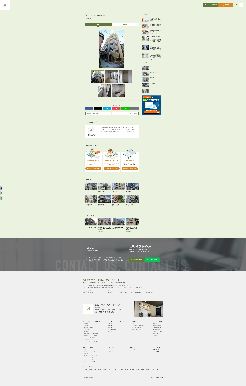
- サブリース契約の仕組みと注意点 (90, 341)
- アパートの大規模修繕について (90, 359)
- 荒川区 (115, 370)
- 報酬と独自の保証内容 (88, 327)
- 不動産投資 (155, 335)
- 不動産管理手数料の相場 (88, 339)
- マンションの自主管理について (90, 357)
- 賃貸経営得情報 (156, 329)
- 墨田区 (137, 369)
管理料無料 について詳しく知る (93, 168)
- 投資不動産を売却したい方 (89, 351)
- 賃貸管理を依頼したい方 (88, 353)
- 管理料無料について (87, 323)
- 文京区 (99, 369)
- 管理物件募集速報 (157, 325)
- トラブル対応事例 (157, 327)
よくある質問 (156, 351)
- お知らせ (155, 323)
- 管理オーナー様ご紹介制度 (89, 349)
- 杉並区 (142, 369)
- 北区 (89, 370)
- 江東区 (85, 370)
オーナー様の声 (156, 347)
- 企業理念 (110, 325)
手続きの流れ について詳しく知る (130, 168)
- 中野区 (85, 369)
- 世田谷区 (131, 369)
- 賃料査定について (87, 331)
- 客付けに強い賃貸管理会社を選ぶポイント (92, 333)
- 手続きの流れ (86, 329)
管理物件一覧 (156, 349)
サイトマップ (152, 377)
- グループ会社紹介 (112, 329)
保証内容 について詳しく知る (112, 168)
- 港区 (95, 369)
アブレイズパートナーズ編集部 (91, 135)
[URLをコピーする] (134, 108)
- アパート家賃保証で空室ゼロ (89, 337)
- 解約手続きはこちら (112, 351)
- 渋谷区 (152, 369)
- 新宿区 (147, 369)
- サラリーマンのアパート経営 (89, 343)
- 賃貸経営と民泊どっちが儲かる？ (90, 335)
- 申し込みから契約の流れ (135, 329)
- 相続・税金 (155, 333)
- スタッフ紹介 (111, 327)
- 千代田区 (115, 369)
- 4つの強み (85, 325)
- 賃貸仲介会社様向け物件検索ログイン (138, 325)
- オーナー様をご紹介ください (136, 349)
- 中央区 (121, 369)
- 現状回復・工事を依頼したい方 (90, 355)
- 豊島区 (109, 369)
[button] (89, 108)
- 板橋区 (110, 370)
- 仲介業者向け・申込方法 (135, 327)
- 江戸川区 (105, 370)
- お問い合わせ (133, 331)
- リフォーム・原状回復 (158, 331)
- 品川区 (157, 369)
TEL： (140, 247)
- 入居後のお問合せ (112, 349)
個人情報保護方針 (159, 377)
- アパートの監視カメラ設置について (91, 361)
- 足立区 (121, 370)
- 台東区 (126, 369)
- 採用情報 (110, 331)
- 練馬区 (104, 369)
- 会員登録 (132, 323)
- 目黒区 (90, 369)
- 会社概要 (110, 323)
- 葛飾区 (94, 370)
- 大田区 (99, 370)
